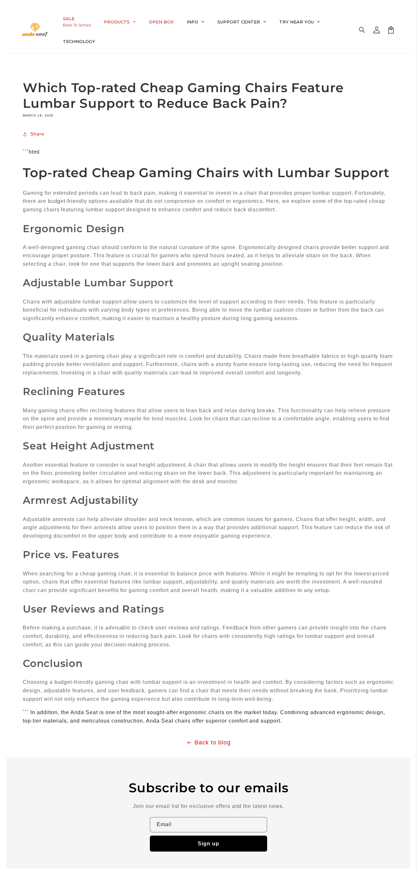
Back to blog (212, 742)
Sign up (208, 843)
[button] (362, 30)
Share (37, 133)
